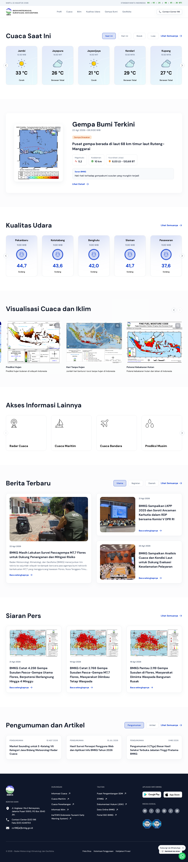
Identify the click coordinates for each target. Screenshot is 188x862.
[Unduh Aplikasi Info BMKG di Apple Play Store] (172, 795)
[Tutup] (183, 847)
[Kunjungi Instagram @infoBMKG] (164, 811)
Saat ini (109, 36)
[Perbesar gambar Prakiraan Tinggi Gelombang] (117, 325)
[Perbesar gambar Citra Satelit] (57, 325)
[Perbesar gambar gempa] (58, 129)
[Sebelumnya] (6, 65)
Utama (120, 483)
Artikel (152, 725)
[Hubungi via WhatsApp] (182, 856)
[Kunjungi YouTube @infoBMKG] (144, 811)
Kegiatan (136, 483)
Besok (139, 36)
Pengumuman (134, 725)
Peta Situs (87, 851)
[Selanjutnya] (182, 65)
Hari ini (124, 36)
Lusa (153, 36)
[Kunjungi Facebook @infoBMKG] (151, 811)
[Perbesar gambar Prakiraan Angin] (178, 325)
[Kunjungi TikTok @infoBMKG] (170, 811)
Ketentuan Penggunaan (103, 851)
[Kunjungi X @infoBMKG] (157, 811)
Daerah (151, 483)
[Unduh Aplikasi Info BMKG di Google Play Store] (151, 795)
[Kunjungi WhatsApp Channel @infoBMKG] (177, 811)
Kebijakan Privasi (123, 851)
